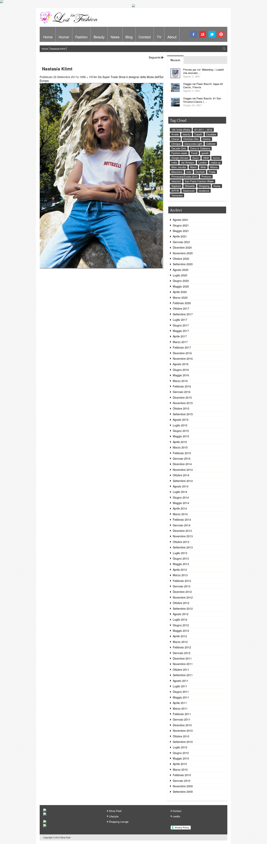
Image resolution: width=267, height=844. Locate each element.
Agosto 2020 (180, 270)
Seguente (155, 57)
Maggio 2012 (181, 631)
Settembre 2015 (183, 414)
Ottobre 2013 (181, 542)
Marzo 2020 (180, 297)
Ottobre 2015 (181, 408)
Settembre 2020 (183, 264)
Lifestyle (113, 816)
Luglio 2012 (180, 619)
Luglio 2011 (180, 686)
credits (176, 816)
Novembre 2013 (183, 536)
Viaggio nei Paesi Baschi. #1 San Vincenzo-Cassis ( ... (202, 99)
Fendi (194, 153)
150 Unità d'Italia (180, 129)
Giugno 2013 (181, 558)
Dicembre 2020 (182, 247)
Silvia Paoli (115, 811)
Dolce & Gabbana (200, 148)
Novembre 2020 (183, 253)
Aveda (175, 134)
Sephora (176, 186)
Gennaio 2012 (181, 653)
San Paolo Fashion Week (199, 181)
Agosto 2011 (180, 681)
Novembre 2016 (183, 358)
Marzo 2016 (180, 381)
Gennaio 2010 (181, 781)
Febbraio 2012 (182, 647)
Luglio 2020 (180, 275)
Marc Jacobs (178, 167)
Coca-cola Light (193, 144)
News (115, 36)
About (172, 36)
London (202, 162)
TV (159, 36)
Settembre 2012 (183, 608)
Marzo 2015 (180, 447)
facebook (193, 34)
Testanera (177, 195)
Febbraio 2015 (182, 453)
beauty (186, 134)
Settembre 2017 (183, 314)
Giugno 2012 (181, 625)
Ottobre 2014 (181, 475)
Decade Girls (178, 148)
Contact (145, 36)
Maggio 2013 (181, 564)
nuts (188, 172)
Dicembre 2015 (182, 397)
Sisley (216, 186)
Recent (175, 60)
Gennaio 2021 (181, 242)
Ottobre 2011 (181, 669)
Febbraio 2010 (182, 775)
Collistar (210, 144)
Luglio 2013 (180, 553)
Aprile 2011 (180, 703)
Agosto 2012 (180, 614)
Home (48, 36)
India (174, 162)
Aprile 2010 (180, 764)
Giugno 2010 (181, 753)
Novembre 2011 (183, 664)
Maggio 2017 (181, 331)
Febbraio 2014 (182, 519)
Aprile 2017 (180, 336)
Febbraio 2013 (182, 581)
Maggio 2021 (181, 231)
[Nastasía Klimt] (102, 267)
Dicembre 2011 (182, 658)
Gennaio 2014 (181, 525)
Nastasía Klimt (57, 48)
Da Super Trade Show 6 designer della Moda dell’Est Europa (101, 79)
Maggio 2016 (181, 375)
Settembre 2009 (183, 792)
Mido (203, 167)
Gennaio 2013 (181, 586)
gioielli (205, 153)
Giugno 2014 (181, 497)
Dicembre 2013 (182, 531)
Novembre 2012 (183, 597)
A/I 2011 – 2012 (203, 129)
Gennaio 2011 (181, 719)
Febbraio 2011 (182, 714)
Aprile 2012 (180, 636)
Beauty (99, 36)
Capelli (198, 134)
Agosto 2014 (180, 486)
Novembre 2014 (183, 470)
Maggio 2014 (181, 503)
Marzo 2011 (180, 708)
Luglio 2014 (180, 492)
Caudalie (211, 134)
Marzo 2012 (180, 642)
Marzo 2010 (180, 769)
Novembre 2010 (183, 731)
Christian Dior (191, 139)
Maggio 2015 (181, 436)
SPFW (175, 190)
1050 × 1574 (87, 77)
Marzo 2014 (180, 514)
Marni (193, 167)
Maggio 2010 (181, 758)
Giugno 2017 (181, 325)
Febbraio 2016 (182, 386)
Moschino (176, 172)
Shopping (204, 186)
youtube (202, 34)
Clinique (175, 144)
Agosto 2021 (180, 220)
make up (215, 162)
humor (216, 158)
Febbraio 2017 (182, 347)
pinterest (221, 34)
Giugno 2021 (181, 225)
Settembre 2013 (183, 547)
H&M (206, 158)
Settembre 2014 (183, 481)
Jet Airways (187, 162)
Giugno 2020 (181, 281)
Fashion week (179, 153)
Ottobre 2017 (181, 308)
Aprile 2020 (180, 292)
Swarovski (189, 190)
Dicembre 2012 (182, 592)
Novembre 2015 (183, 403)
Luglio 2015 (180, 425)
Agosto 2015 (180, 420)
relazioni (176, 181)
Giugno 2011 (181, 692)
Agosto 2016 (180, 364)
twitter (212, 34)
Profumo (206, 176)
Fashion (81, 36)
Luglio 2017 (180, 320)
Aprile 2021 (180, 236)
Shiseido (190, 186)
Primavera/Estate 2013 (184, 176)
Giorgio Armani (179, 158)
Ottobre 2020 (181, 259)
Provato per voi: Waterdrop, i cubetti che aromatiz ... (203, 71)
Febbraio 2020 (182, 303)
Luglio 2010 (180, 747)
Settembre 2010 (183, 742)
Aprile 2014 (180, 508)
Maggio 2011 (181, 697)
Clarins (207, 139)
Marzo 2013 (180, 575)
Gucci (195, 158)
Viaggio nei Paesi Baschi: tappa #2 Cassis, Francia (203, 85)
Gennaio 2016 (181, 392)
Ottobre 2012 (181, 603)
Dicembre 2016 (182, 353)
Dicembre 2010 (182, 725)
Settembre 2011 (183, 675)
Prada (212, 172)
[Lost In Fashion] (70, 22)
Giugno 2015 (181, 431)
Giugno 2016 (181, 370)
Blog (129, 36)
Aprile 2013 (180, 570)
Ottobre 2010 (181, 736)
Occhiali (200, 172)
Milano (214, 167)
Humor (64, 36)
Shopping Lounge (118, 821)
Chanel (175, 139)
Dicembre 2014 (182, 464)
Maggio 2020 (181, 286)
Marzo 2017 (180, 342)
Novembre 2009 (183, 786)
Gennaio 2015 (181, 458)
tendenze (204, 190)
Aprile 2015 (180, 442)
